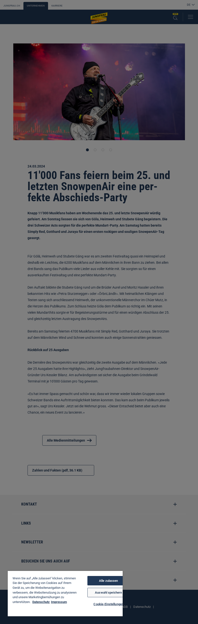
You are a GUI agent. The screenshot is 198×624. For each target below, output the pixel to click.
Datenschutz (41, 602)
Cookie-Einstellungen (108, 604)
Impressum (59, 602)
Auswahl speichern (108, 592)
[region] (65, 593)
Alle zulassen (108, 580)
